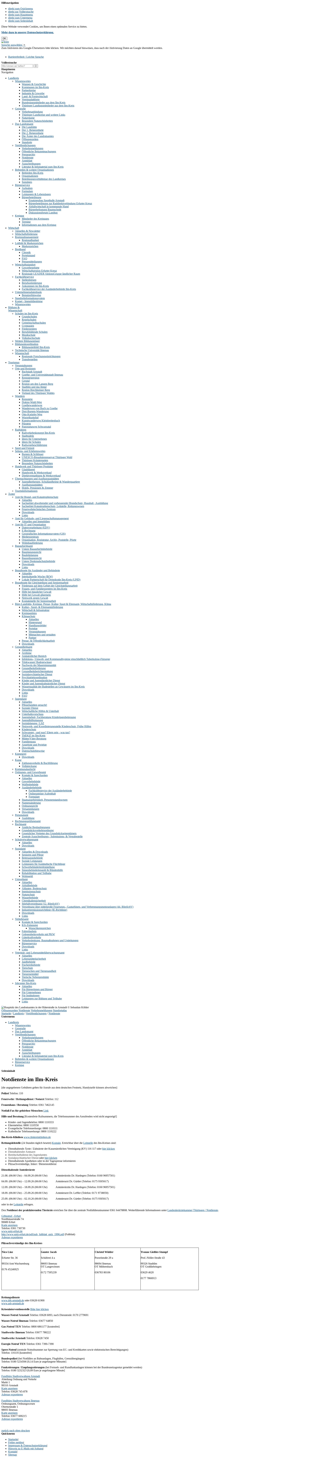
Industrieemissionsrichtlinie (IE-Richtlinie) (44, 909)
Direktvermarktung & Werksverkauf (41, 475)
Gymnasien (28, 325)
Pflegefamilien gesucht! (34, 705)
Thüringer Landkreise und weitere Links (43, 114)
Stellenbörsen (29, 279)
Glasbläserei (28, 469)
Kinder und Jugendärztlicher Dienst (41, 680)
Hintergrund (35, 622)
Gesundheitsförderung (34, 668)
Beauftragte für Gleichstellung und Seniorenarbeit (41, 582)
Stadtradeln (28, 435)
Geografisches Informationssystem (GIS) (44, 533)
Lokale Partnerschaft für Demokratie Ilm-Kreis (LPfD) (51, 579)
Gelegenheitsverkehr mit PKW (38, 934)
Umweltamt (21, 879)
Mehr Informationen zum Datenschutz (21, 51)
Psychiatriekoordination (34, 677)
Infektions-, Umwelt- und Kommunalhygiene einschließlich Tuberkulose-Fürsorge (66, 659)
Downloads (28, 512)
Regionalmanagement (26, 237)
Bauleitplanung (30, 555)
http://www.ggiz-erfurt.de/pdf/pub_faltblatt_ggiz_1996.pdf (32, 1234)
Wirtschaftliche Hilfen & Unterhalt (40, 711)
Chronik (26, 252)
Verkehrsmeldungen (32, 148)
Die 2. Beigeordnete (32, 133)
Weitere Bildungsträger (27, 341)
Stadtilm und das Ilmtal (34, 386)
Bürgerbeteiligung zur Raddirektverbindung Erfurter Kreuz (60, 203)
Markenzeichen (30, 246)
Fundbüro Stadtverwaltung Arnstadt (20, 1376)
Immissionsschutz (31, 891)
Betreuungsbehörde (32, 857)
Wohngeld (27, 876)
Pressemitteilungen (32, 261)
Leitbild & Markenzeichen (29, 243)
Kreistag (19, 215)
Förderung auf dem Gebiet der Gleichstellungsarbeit (49, 585)
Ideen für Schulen (31, 442)
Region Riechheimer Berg (36, 390)
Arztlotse (27, 653)
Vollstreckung (29, 766)
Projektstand (28, 255)
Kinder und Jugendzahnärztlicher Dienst (43, 683)
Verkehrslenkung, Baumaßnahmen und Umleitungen (50, 940)
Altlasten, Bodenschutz (34, 888)
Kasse (18, 760)
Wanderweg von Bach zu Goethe (40, 408)
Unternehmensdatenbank (28, 292)
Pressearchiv (28, 154)
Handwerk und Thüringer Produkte (34, 466)
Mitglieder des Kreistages (35, 218)
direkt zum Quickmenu (20, 8)
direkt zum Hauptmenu (20, 14)
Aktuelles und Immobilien (36, 521)
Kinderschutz (29, 729)
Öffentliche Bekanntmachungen (39, 151)
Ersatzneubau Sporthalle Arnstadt (46, 200)
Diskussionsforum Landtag (43, 212)
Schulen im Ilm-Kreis (26, 313)
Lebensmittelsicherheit (34, 958)
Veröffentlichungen (25, 145)
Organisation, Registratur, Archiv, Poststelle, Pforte (49, 539)
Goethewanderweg (32, 405)
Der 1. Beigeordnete (33, 130)
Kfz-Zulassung (30, 925)
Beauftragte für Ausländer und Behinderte (37, 570)
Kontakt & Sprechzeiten (35, 775)
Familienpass (29, 741)
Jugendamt (21, 698)
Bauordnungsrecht (32, 558)
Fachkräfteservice (24, 276)
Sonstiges (27, 182)
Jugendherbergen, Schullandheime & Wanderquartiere (51, 481)
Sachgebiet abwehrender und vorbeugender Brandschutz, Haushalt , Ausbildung (65, 503)
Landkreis (13, 78)
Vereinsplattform (31, 99)
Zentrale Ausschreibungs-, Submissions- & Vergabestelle (52, 836)
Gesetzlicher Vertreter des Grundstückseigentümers (49, 833)
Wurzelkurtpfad (30, 417)
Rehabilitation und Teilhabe (36, 873)
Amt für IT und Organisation (30, 524)
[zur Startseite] (5, 41)
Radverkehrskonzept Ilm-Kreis (38, 432)
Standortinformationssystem (30, 298)
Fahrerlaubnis (29, 931)
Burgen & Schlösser (32, 454)
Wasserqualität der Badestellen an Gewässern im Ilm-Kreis (53, 686)
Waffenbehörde (30, 784)
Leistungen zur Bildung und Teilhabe (42, 998)
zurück (5, 1430)
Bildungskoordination (26, 344)
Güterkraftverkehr (31, 937)
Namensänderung (31, 802)
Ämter (11, 494)
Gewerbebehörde (31, 781)
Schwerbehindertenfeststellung (38, 867)
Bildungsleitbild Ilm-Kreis (36, 347)
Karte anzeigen (9, 1225)
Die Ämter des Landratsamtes (38, 136)
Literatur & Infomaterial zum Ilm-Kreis (43, 166)
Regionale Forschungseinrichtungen (41, 356)
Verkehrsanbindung (32, 111)
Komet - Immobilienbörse (29, 301)
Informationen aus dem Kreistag (39, 224)
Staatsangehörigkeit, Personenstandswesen (44, 799)
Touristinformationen (26, 490)
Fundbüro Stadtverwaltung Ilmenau (20, 1400)
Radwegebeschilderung (34, 445)
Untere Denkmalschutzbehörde (38, 561)
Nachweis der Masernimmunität (39, 665)
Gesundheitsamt (23, 646)
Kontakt (56, 1142)
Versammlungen (30, 808)
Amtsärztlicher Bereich (34, 656)
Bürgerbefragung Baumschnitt (45, 209)
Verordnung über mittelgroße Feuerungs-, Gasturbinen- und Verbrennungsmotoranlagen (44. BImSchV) (77, 906)
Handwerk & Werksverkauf (37, 472)
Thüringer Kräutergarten (35, 460)
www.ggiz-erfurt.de (11, 1231)
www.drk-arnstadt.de (12, 1300)
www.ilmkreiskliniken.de (37, 1137)
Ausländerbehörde (32, 787)
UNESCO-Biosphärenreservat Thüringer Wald (47, 457)
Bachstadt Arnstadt (32, 371)
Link (46, 1110)
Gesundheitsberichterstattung (37, 671)
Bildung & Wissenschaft (15, 309)
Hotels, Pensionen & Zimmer (37, 487)
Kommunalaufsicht (25, 769)
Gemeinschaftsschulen (34, 322)
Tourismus (13, 362)
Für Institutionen (31, 995)
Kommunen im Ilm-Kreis (35, 87)
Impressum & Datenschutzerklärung (27, 1445)
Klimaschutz (28, 616)
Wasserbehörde (30, 897)
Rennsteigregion (30, 377)
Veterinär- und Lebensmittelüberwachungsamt (39, 952)
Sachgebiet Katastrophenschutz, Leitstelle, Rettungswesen (53, 506)
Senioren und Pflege (33, 854)
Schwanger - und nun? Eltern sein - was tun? (46, 732)
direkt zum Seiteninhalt (20, 20)
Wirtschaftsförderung (26, 234)
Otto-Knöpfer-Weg (32, 414)
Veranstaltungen (23, 365)
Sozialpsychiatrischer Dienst (37, 674)
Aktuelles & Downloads (35, 851)
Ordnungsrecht (30, 805)
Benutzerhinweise (31, 295)
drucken (25, 1430)
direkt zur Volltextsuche (21, 11)
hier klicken (108, 1148)
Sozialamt (20, 848)
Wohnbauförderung (32, 542)
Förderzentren (29, 328)
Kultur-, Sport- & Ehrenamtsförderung (42, 607)
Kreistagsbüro (29, 613)
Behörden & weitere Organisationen (34, 169)
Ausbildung (28, 818)
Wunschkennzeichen (40, 928)
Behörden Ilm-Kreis (32, 172)
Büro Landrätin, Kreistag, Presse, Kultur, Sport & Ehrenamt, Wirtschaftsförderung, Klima (63, 604)
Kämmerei (20, 753)
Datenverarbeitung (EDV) (36, 527)
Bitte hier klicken (39, 1309)
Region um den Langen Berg (37, 383)
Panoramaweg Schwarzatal (36, 426)
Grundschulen (29, 316)
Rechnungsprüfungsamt (28, 821)
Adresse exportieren (12, 1237)
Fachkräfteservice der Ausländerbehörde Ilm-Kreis (49, 289)
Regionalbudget (30, 240)
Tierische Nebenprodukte (35, 977)
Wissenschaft (22, 353)
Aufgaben (27, 188)
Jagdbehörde (28, 961)
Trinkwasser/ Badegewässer (37, 662)
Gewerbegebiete (30, 267)
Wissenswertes (23, 81)
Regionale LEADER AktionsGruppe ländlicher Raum (51, 273)
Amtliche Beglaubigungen (36, 827)
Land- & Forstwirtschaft (35, 96)
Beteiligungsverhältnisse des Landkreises (44, 179)
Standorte (27, 142)
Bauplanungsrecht (31, 552)
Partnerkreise (29, 90)
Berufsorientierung (32, 283)
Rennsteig (27, 399)
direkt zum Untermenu (20, 17)
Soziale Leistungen (32, 860)
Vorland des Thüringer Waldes (38, 393)
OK (4, 38)
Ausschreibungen (31, 163)
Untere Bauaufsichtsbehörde (37, 549)
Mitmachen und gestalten (42, 634)
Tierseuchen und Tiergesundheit (39, 971)
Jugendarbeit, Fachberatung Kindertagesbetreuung (49, 717)
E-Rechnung (28, 530)
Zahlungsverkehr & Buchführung (40, 763)
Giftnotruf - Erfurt (11, 1216)
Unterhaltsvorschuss (32, 714)
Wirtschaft (13, 227)
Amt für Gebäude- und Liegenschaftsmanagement (42, 518)
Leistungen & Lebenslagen (36, 194)
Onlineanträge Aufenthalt (42, 793)
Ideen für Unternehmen (34, 438)
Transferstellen (29, 359)
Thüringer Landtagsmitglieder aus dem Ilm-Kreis (48, 105)
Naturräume (28, 117)
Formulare (27, 191)
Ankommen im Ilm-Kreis (35, 286)
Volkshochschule (31, 338)
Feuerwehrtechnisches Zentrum (39, 509)
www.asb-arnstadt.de (12, 1303)
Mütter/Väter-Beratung (34, 738)
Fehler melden (16, 1442)
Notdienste (27, 157)
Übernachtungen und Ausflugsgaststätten (37, 478)
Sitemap (12, 1454)
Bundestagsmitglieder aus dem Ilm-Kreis (43, 102)
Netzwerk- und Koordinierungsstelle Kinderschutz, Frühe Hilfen (56, 726)
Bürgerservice (22, 185)
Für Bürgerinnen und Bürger (37, 989)
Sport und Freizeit (24, 448)
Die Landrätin (29, 127)
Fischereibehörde (31, 964)
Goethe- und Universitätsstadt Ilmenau (42, 374)
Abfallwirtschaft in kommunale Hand (49, 206)
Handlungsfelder (37, 625)
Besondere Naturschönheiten (37, 120)
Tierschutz (27, 967)
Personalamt (21, 815)
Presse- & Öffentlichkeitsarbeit (38, 640)
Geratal (26, 380)
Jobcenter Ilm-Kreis (25, 983)
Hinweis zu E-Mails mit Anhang (25, 1448)
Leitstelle (88, 1142)
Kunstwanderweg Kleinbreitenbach (41, 420)
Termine (26, 221)
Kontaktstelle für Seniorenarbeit (39, 601)
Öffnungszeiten (30, 139)
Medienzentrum (30, 536)
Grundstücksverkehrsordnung (38, 830)
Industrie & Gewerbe (33, 93)
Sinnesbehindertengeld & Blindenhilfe (42, 870)
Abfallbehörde (29, 885)
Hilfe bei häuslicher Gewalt (36, 591)
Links (25, 515)
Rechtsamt (20, 824)
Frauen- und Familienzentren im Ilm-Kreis (44, 588)
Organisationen (30, 175)
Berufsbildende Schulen (35, 331)
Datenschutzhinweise (33, 750)
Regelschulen (29, 319)
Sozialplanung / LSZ (33, 723)
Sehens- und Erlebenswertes (30, 451)
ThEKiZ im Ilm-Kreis (33, 735)
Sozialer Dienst (30, 708)
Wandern (20, 396)
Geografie (20, 108)
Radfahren (20, 429)
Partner (32, 637)
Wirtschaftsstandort (25, 264)
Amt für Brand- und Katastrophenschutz (36, 497)
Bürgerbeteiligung (31, 197)
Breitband (20, 249)
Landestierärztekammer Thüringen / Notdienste (192, 1210)
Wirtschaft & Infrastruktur (35, 610)
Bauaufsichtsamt (24, 545)
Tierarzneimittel (30, 974)
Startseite (6, 1013)
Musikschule (28, 334)
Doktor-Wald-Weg (32, 402)
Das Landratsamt (24, 123)
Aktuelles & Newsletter (27, 231)
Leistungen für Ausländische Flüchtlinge (43, 864)
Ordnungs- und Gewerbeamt (30, 772)
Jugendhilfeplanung (32, 720)
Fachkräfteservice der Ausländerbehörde (50, 790)
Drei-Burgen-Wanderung (35, 411)
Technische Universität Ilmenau (32, 350)
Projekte (33, 628)
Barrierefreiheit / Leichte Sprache (26, 56)
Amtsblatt (27, 160)
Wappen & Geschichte (34, 84)
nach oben (14, 1430)
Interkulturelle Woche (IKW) (37, 576)
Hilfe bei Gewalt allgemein (36, 594)
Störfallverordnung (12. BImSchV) (40, 903)
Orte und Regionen (25, 368)
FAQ (24, 258)
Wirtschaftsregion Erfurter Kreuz (39, 270)
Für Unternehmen (31, 992)
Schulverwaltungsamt (26, 839)
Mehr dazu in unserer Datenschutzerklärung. (27, 32)
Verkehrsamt (21, 919)
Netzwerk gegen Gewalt (35, 597)
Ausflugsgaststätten (32, 484)
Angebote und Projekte (34, 744)
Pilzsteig (26, 423)
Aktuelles (27, 500)
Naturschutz (28, 894)
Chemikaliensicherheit (34, 900)
